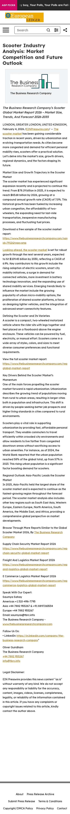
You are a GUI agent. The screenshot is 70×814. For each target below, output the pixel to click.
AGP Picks (8, 5)
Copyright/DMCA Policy (18, 808)
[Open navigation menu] (6, 30)
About (19, 794)
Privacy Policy (45, 808)
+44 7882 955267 (13, 656)
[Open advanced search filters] (56, 30)
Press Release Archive (40, 794)
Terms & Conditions (50, 801)
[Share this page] (65, 30)
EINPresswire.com (37, 129)
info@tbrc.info (11, 660)
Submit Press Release (21, 801)
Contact (62, 808)
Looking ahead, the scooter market (25, 250)
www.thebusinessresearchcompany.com (27, 624)
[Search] (48, 30)
